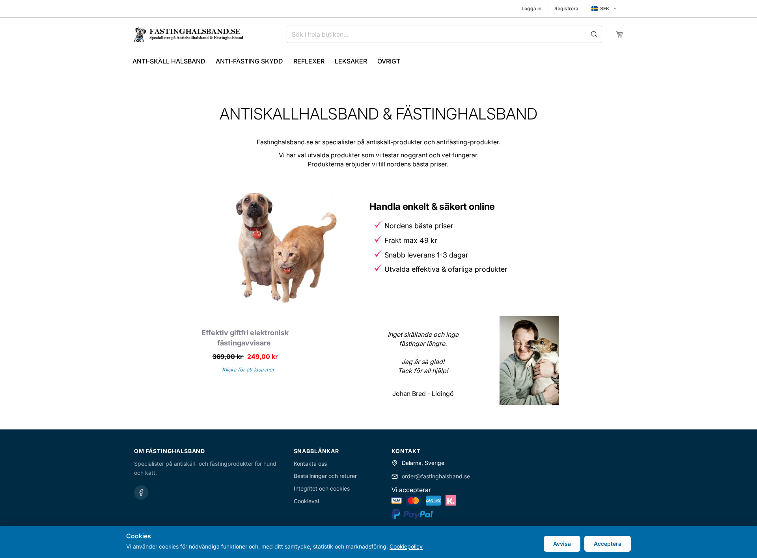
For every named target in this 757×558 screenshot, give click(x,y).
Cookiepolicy (406, 546)
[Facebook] (141, 492)
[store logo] (188, 34)
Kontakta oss (310, 463)
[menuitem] (169, 61)
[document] (378, 542)
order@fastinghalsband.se (436, 476)
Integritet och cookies (322, 488)
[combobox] (444, 34)
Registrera (566, 8)
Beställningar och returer (325, 475)
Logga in (531, 8)
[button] (604, 8)
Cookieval (306, 501)
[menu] (378, 61)
